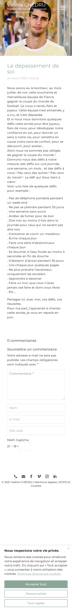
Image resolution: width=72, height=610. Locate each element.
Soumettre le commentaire (38, 458)
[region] (36, 577)
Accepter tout (36, 584)
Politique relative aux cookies (39, 574)
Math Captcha (18, 440)
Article (34, 78)
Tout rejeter (36, 603)
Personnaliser (36, 593)
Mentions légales (46, 482)
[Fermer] (68, 548)
